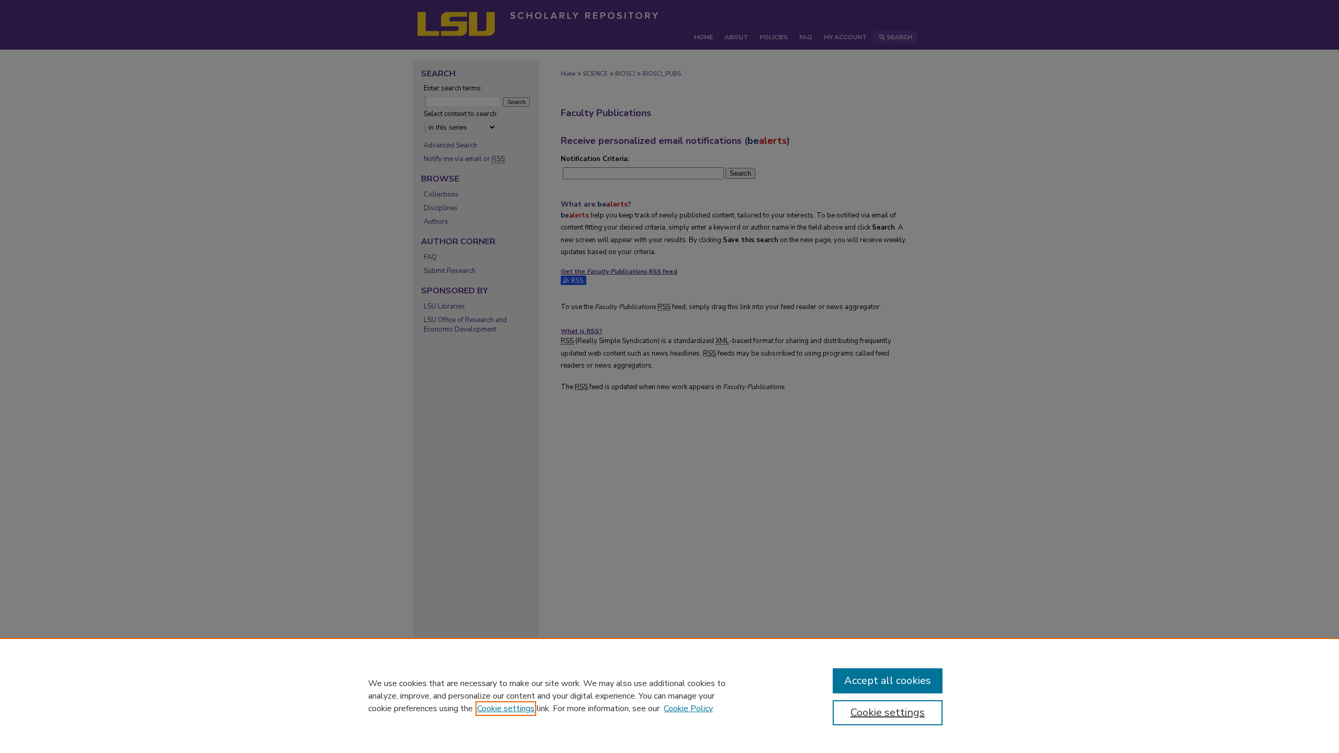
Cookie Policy (688, 708)
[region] (669, 695)
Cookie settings (506, 708)
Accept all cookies (887, 681)
